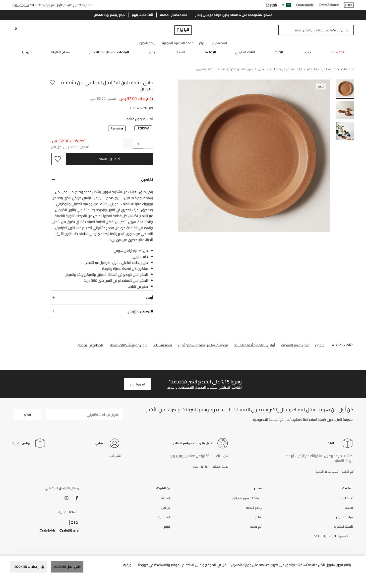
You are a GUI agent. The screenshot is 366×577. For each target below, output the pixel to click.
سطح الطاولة (60, 52)
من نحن (166, 507)
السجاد (180, 52)
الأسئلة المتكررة (344, 526)
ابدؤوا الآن (137, 384)
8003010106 (178, 456)
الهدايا (26, 52)
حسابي (100, 443)
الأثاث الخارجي (245, 52)
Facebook (77, 498)
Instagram (66, 498)
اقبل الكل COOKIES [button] (67, 567)
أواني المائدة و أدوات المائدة (254, 345)
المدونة (166, 498)
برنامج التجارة (147, 43)
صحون (319, 345)
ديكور (152, 52)
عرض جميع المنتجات (295, 345)
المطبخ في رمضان (90, 345)
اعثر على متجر (200, 466)
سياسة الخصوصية (266, 419)
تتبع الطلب (348, 471)
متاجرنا (258, 517)
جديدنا (307, 52)
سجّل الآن (115, 455)
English (271, 4)
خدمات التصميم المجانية (247, 498)
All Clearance (162, 345)
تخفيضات (337, 52)
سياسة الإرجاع (345, 517)
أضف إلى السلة (109, 159)
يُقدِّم (27, 415)
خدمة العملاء (220, 466)
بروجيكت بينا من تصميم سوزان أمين (203, 345)
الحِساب (349, 507)
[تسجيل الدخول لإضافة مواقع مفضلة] (52, 85)
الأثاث (279, 52)
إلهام (202, 43)
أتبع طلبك (256, 526)
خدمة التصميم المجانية (177, 43)
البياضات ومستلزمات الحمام (109, 52)
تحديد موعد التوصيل (326, 471)
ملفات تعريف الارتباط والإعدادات (334, 536)
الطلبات (333, 443)
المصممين (219, 43)
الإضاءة (210, 52)
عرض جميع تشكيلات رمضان (128, 345)
